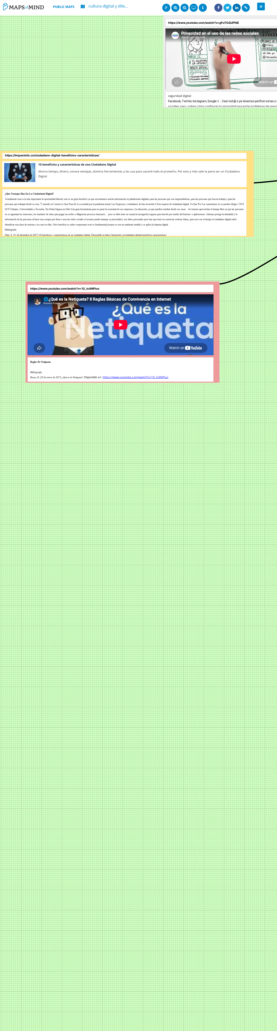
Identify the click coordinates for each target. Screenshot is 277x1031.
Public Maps (63, 6)
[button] (261, 6)
